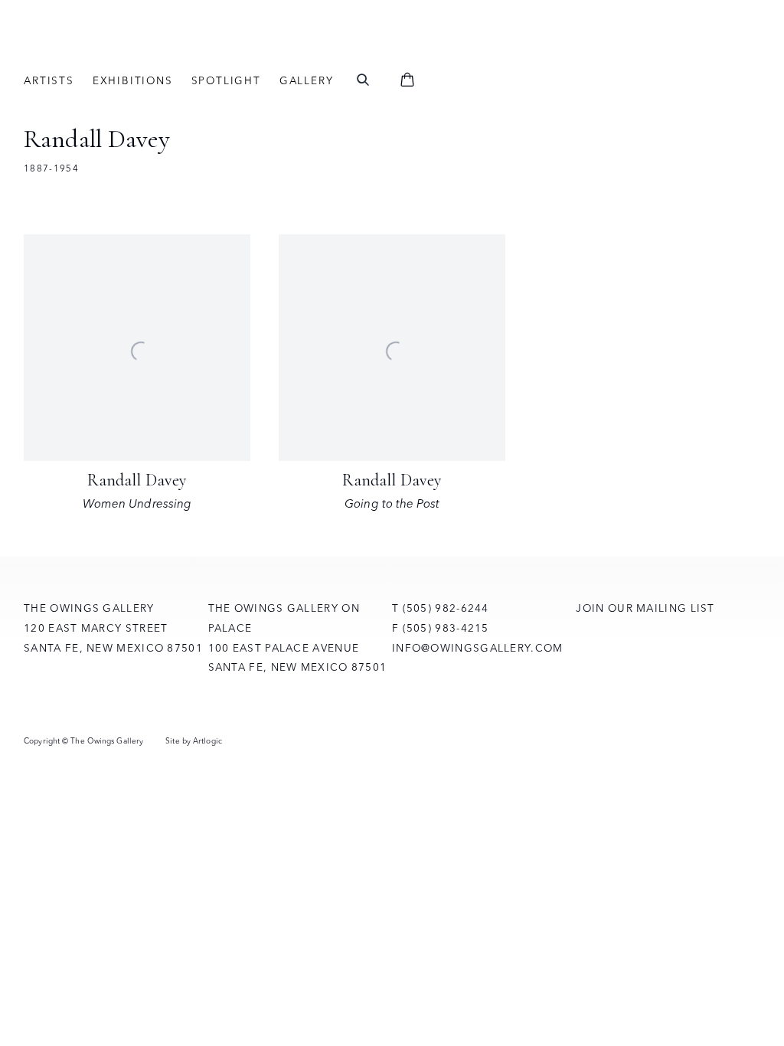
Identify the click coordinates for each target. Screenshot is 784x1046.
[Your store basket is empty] (407, 81)
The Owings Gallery (192, 47)
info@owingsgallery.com (478, 648)
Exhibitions (133, 80)
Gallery (306, 80)
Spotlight (226, 80)
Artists (49, 80)
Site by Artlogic (193, 741)
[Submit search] (363, 81)
